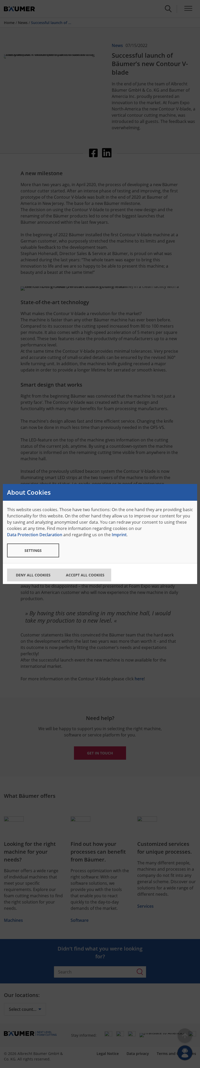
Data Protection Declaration (34, 535)
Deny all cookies (33, 575)
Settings (33, 550)
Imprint (119, 535)
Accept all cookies (85, 575)
